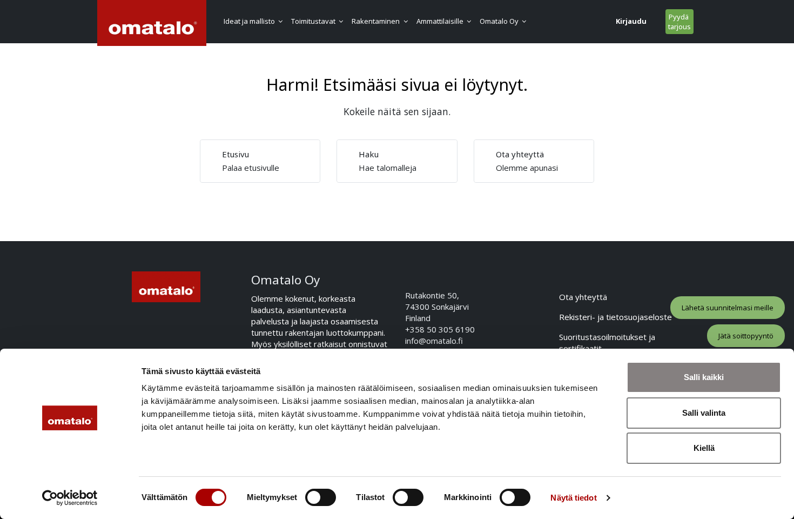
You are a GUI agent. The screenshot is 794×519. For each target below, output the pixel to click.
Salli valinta (703, 412)
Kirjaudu (631, 21)
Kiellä (704, 448)
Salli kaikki (704, 377)
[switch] (320, 497)
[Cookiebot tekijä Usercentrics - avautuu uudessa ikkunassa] (70, 498)
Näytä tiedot (573, 497)
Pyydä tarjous (679, 21)
